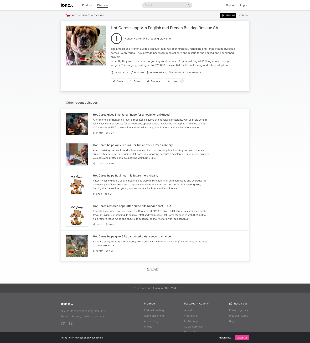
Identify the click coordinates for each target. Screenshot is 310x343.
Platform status (238, 315)
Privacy (76, 316)
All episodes (153, 269)
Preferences (225, 337)
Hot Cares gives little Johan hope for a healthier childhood (131, 114)
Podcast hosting (154, 310)
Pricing (148, 326)
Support (230, 5)
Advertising (151, 321)
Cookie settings (94, 316)
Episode (230, 15)
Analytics (189, 310)
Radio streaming (154, 315)
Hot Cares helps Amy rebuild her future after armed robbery (133, 145)
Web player (191, 315)
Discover (102, 5)
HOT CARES (97, 15)
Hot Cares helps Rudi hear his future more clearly (125, 175)
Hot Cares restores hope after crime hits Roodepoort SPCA (132, 206)
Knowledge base (239, 310)
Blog (232, 321)
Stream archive (193, 326)
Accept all (242, 337)
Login (243, 5)
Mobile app (191, 321)
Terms (64, 316)
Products (87, 5)
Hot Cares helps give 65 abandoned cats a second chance (132, 236)
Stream (243, 15)
